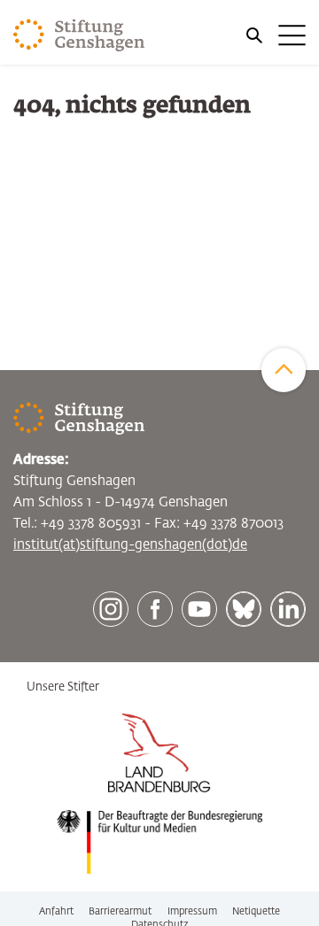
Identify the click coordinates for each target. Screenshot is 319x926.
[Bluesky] (243, 609)
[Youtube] (199, 609)
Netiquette (256, 911)
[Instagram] (110, 609)
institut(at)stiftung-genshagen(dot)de (130, 545)
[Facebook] (155, 609)
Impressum (192, 911)
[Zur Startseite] (79, 35)
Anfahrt (56, 911)
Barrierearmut (120, 911)
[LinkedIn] (288, 609)
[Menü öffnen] (275, 35)
